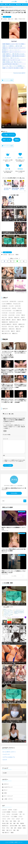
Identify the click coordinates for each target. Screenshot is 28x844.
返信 (5, 430)
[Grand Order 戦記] (15, 184)
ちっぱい (20, 301)
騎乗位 (17, 139)
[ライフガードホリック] (7, 183)
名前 (4, 455)
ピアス (18, 312)
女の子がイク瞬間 (6, 324)
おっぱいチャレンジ (7, 787)
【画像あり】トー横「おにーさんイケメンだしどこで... (13, 48)
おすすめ (5, 254)
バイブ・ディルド (6, 310)
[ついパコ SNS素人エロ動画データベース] (14, 1)
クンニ (11, 306)
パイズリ (4, 312)
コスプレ (17, 306)
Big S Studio (6, 189)
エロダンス (5, 784)
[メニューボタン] (1, 1)
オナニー (5, 790)
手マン (11, 326)
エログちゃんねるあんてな (9, 757)
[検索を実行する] (24, 501)
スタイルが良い (6, 308)
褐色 (13, 331)
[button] (4, 261)
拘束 (17, 326)
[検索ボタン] (26, 1)
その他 (4, 793)
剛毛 (24, 319)
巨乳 (15, 324)
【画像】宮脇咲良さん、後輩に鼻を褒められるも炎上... (13, 54)
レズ (18, 315)
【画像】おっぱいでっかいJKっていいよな (11, 60)
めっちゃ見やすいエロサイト (9, 751)
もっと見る (14, 575)
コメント (5, 438)
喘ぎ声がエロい (13, 322)
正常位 (11, 328)
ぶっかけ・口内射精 (7, 303)
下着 (23, 315)
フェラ (4, 315)
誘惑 (18, 331)
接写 (22, 326)
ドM (14, 308)
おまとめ (5, 759)
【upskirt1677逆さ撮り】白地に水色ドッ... (11, 64)
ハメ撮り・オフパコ (6, 16)
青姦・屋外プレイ (6, 333)
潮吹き (18, 328)
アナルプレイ (16, 303)
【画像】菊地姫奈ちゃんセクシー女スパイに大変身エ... (13, 44)
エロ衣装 (4, 306)
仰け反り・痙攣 (6, 319)
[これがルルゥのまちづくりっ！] (23, 184)
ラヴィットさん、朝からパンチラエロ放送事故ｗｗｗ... (13, 66)
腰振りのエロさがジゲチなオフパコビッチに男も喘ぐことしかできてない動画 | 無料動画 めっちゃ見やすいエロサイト (14, 420)
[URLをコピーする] (24, 261)
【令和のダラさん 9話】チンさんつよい (10, 58)
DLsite (22, 178)
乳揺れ (16, 317)
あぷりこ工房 (22, 189)
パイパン (12, 312)
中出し (4, 317)
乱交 (11, 317)
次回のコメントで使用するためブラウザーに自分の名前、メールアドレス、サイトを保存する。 (14, 461)
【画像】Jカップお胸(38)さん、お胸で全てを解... (12, 46)
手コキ (4, 326)
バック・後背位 (17, 310)
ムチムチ (11, 315)
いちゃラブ (5, 301)
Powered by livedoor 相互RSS (19, 73)
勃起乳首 (5, 322)
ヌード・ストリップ (7, 796)
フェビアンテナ (6, 754)
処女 (14, 319)
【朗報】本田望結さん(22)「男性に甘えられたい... (12, 62)
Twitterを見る (14, 493)
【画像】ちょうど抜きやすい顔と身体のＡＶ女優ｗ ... (13, 68)
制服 (19, 319)
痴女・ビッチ (6, 139)
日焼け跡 (4, 328)
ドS (19, 308)
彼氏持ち (21, 324)
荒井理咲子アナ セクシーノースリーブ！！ (11, 50)
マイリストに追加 (8, 80)
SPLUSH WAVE (15, 189)
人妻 (22, 317)
